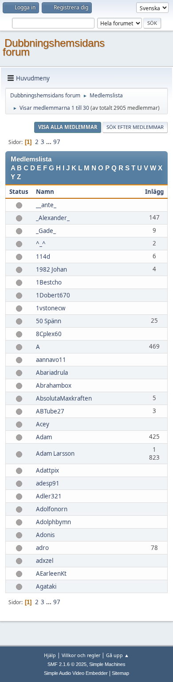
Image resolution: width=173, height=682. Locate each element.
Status (18, 192)
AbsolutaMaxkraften (64, 398)
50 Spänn (48, 321)
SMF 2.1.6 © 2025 (66, 664)
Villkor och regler (81, 655)
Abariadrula (52, 373)
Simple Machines (107, 664)
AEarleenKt (51, 574)
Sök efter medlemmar (135, 127)
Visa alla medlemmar (67, 127)
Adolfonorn (51, 509)
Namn (45, 192)
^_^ (41, 244)
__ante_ (46, 205)
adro (42, 548)
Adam (44, 437)
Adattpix (47, 470)
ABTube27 (50, 411)
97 (56, 142)
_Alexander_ (53, 218)
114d (43, 257)
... (49, 142)
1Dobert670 (53, 295)
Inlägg (154, 192)
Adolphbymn (53, 522)
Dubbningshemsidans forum (54, 47)
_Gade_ (46, 231)
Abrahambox (53, 385)
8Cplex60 (49, 334)
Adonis (45, 535)
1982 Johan (51, 269)
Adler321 (49, 496)
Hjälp (50, 655)
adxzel (44, 561)
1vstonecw (50, 308)
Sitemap (120, 673)
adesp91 (47, 483)
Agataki (46, 586)
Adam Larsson (55, 453)
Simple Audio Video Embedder (76, 673)
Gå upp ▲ (117, 655)
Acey (42, 424)
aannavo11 (51, 360)
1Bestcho (49, 282)
